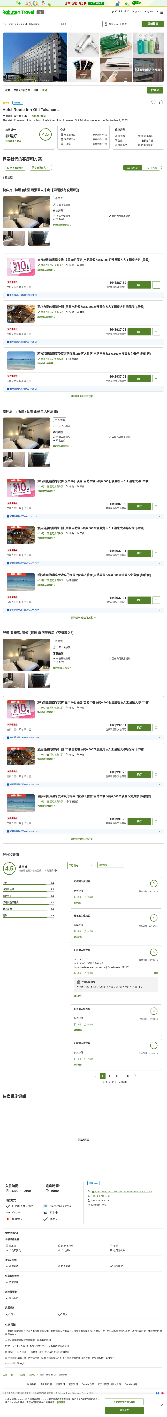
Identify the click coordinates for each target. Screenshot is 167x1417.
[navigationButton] (95, 1076)
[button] (18, 12)
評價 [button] (36, 90)
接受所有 (124, 1410)
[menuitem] (123, 12)
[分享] (161, 102)
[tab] (132, 168)
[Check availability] (156, 285)
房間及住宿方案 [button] (22, 90)
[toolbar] (79, 24)
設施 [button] (44, 90)
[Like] (153, 102)
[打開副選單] (161, 12)
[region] (83, 1405)
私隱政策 (61, 1402)
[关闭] (161, 1405)
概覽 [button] (7, 90)
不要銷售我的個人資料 (124, 1402)
